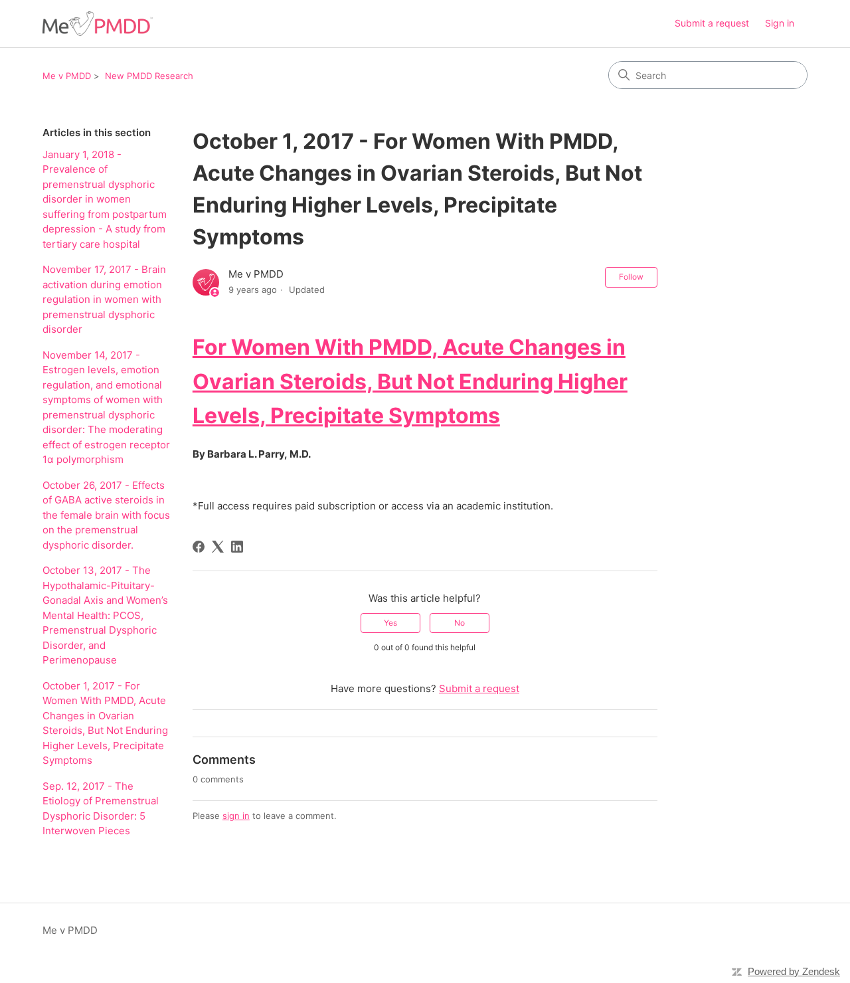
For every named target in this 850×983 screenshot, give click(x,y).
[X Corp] (218, 547)
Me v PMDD (66, 75)
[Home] (97, 23)
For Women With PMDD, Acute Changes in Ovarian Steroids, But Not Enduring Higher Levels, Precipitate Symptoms (410, 381)
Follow (631, 277)
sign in (236, 815)
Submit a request (712, 23)
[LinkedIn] (237, 547)
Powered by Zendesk (794, 971)
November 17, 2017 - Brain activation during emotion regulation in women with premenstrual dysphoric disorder (104, 299)
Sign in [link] (779, 23)
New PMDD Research (149, 75)
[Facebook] (199, 547)
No (459, 623)
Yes (390, 623)
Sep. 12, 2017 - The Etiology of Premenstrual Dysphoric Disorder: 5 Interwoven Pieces (100, 809)
